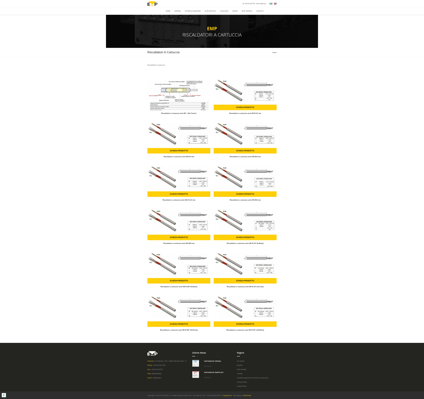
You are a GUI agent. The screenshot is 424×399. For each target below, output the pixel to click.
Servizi (235, 11)
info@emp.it (262, 4)
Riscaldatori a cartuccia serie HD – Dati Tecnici (178, 113)
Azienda (177, 11)
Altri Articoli (210, 11)
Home (274, 52)
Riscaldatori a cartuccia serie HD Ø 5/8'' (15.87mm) (179, 330)
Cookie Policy (241, 386)
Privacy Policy (242, 382)
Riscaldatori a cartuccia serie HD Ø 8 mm (179, 156)
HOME (168, 11)
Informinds (247, 395)
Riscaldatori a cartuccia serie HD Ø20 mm (178, 243)
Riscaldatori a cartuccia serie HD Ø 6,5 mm (245, 113)
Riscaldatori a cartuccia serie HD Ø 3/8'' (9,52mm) (179, 287)
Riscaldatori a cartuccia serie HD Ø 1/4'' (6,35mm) (245, 243)
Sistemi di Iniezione (193, 11)
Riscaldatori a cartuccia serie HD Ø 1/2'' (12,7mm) (245, 287)
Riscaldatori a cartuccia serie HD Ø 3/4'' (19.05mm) (245, 330)
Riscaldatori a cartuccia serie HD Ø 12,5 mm (179, 200)
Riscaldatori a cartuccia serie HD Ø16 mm (245, 200)
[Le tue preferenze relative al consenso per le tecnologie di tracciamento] (4, 395)
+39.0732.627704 (159, 365)
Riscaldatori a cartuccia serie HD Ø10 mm (245, 156)
